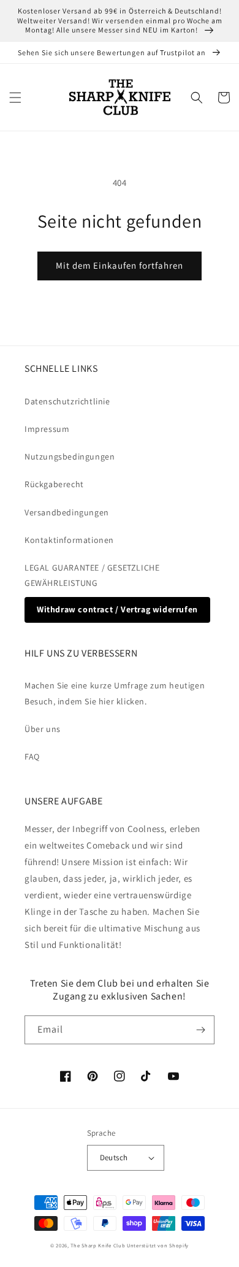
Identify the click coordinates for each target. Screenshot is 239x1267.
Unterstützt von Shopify (158, 1245)
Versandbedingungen (67, 512)
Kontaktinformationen (69, 539)
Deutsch (114, 1157)
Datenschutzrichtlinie (67, 401)
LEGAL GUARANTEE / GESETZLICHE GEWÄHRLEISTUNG (92, 575)
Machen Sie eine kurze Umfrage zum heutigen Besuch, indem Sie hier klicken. (115, 693)
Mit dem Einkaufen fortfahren (119, 265)
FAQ (32, 756)
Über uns (43, 728)
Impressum (47, 428)
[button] (15, 97)
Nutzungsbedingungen (70, 456)
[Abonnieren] (200, 1029)
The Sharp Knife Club (97, 1245)
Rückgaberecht (54, 484)
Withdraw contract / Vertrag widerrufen (117, 609)
